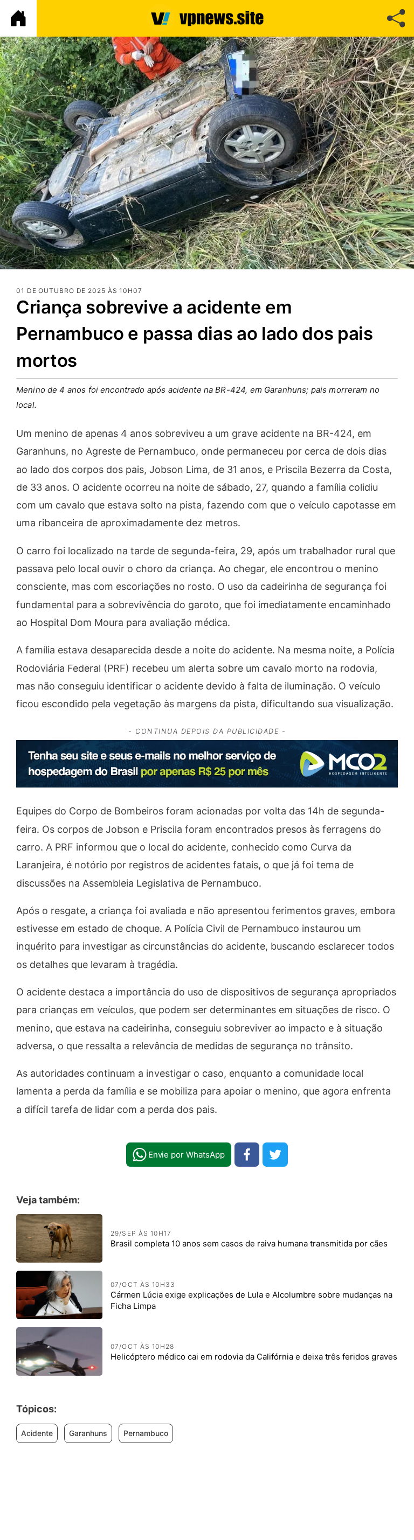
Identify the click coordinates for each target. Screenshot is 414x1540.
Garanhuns (88, 1433)
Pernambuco (145, 1433)
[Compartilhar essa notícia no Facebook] (247, 1154)
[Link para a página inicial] (18, 18)
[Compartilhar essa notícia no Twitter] (275, 1154)
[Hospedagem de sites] (207, 764)
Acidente (37, 1433)
